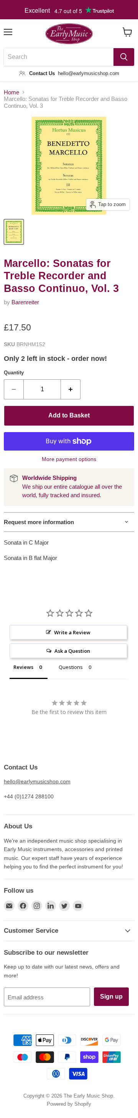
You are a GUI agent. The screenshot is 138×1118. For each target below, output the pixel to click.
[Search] (123, 57)
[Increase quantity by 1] (70, 389)
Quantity (14, 372)
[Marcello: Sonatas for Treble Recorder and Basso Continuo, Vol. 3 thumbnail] (13, 232)
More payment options (69, 459)
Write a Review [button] (72, 632)
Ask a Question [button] (72, 650)
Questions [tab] (71, 667)
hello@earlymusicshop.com (37, 781)
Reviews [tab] (23, 667)
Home (11, 92)
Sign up (111, 996)
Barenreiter (25, 302)
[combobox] (58, 57)
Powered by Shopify (69, 1104)
